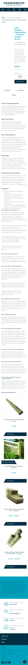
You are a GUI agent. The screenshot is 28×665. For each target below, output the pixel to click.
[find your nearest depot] (25, 10)
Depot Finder (13, 604)
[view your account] (20, 10)
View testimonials (15, 613)
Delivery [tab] (14, 95)
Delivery (12, 620)
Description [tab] (7, 90)
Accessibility (4, 655)
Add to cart (20, 81)
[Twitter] (2, 647)
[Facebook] (5, 647)
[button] (3, 10)
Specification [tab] (20, 90)
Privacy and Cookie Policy (7, 653)
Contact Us (13, 629)
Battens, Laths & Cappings (13, 17)
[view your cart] (14, 10)
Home (3, 18)
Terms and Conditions (6, 652)
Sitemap (3, 657)
